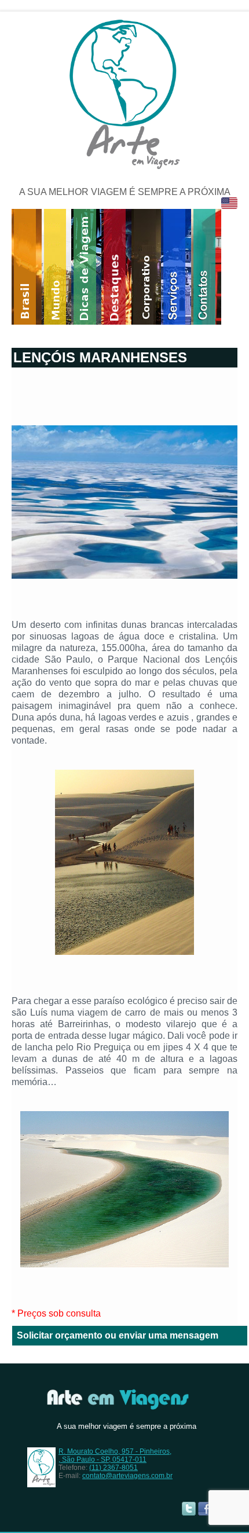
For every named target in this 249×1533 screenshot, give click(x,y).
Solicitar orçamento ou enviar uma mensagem (117, 1335)
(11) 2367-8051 (113, 1468)
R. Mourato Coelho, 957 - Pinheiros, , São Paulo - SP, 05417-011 (114, 1455)
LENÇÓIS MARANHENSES (100, 357)
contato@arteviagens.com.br (127, 1476)
